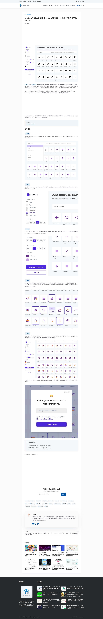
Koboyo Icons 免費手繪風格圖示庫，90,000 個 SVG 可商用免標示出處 (31, 568)
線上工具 (50, 5)
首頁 (25, 14)
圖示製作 (45, 503)
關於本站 (20, 1)
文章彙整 (24, 1)
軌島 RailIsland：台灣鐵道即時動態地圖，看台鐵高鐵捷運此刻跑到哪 (72, 554)
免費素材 (51, 501)
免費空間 (56, 5)
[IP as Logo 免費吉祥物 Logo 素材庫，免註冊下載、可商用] (31, 548)
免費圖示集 (34, 84)
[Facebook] (76, 1)
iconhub (26, 84)
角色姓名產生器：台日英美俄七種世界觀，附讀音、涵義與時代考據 (58, 568)
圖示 (26, 503)
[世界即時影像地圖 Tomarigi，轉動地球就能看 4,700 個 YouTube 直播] (39, 607)
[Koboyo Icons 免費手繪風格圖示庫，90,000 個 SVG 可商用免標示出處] (31, 562)
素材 (74, 503)
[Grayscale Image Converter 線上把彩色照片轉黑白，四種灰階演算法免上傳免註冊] (63, 588)
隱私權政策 (39, 1)
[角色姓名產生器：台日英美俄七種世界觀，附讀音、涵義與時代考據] (58, 562)
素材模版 (78, 5)
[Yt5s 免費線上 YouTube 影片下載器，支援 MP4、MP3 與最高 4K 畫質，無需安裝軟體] (39, 588)
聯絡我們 (29, 1)
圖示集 (50, 503)
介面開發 (32, 501)
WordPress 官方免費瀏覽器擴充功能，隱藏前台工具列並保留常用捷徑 (58, 554)
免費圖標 (38, 501)
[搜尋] (83, 5)
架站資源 (73, 5)
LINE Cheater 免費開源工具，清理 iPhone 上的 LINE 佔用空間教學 (72, 568)
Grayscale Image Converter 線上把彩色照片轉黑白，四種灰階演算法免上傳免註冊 (75, 588)
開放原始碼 (40, 506)
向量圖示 (71, 501)
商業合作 (34, 1)
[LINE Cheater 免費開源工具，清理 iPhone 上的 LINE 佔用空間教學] (72, 562)
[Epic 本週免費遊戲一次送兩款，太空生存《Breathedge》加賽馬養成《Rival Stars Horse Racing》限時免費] (63, 594)
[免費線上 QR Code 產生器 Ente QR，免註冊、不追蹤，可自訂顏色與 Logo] (39, 594)
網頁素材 (27, 506)
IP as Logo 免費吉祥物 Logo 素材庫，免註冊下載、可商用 (31, 554)
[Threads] (83, 1)
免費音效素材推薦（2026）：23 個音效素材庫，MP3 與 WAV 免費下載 (44, 554)
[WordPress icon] (38, 524)
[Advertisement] (51, 34)
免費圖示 (45, 501)
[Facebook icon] (33, 524)
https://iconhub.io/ (30, 124)
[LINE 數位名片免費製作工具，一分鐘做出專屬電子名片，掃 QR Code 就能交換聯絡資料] (63, 607)
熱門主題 (62, 5)
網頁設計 (34, 506)
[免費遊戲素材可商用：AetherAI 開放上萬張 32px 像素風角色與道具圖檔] (45, 562)
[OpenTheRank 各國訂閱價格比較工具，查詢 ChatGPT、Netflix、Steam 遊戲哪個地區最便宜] (39, 601)
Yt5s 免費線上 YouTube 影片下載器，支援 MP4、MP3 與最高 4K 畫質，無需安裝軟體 (51, 588)
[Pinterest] (80, 1)
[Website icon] (35, 524)
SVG (26, 501)
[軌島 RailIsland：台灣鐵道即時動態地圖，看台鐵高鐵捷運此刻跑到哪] (72, 548)
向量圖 (57, 501)
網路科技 (67, 5)
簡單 (69, 503)
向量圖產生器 (64, 501)
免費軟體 (45, 5)
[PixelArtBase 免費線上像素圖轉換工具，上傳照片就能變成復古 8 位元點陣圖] (63, 601)
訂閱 (63, 494)
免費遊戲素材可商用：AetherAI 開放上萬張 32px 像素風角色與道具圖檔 (44, 568)
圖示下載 (32, 503)
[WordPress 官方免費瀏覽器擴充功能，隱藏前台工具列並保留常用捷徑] (58, 548)
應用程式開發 (57, 503)
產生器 (64, 503)
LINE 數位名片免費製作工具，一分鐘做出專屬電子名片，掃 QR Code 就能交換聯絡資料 (75, 607)
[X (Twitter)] (78, 1)
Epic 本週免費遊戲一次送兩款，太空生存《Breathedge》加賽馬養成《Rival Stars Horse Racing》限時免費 (75, 594)
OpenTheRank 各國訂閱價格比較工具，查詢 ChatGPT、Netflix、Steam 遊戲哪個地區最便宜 (51, 601)
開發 (46, 506)
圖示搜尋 (38, 503)
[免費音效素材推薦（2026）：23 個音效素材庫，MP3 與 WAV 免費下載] (45, 548)
